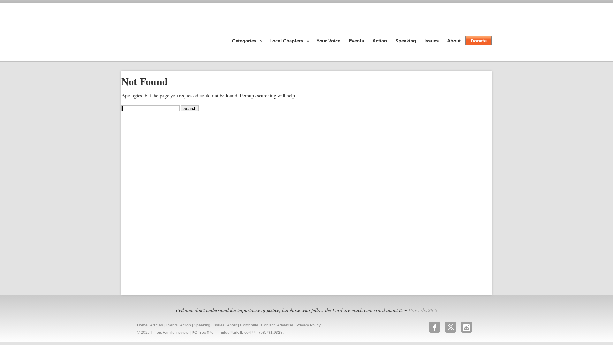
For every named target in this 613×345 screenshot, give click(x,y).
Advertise (285, 325)
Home (142, 325)
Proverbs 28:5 (422, 310)
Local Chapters (286, 40)
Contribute (249, 325)
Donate (479, 40)
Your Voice (328, 40)
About (454, 40)
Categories (244, 40)
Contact (268, 325)
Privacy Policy (308, 325)
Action (379, 40)
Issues (431, 40)
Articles (156, 325)
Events (356, 40)
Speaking (405, 40)
